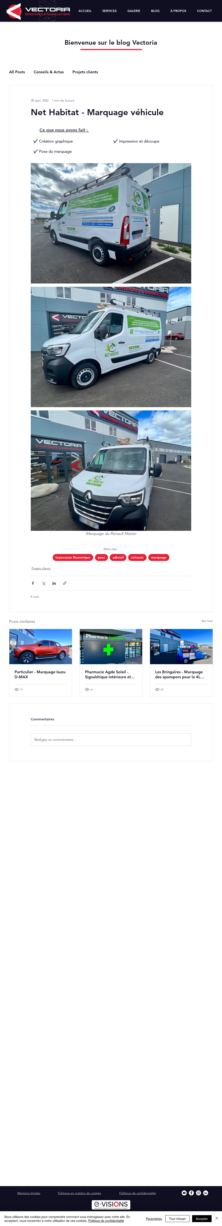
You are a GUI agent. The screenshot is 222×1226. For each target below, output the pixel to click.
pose (101, 557)
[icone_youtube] (184, 1192)
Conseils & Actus (49, 72)
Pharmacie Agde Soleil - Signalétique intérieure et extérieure (108, 674)
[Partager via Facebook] (33, 583)
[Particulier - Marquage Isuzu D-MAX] (40, 646)
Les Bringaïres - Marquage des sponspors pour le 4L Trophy (179, 674)
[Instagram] (198, 1192)
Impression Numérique (73, 557)
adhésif (118, 557)
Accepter (202, 1218)
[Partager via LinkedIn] (54, 583)
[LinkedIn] (205, 1192)
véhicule (137, 557)
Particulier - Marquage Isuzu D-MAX (40, 674)
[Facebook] (191, 1192)
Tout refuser (177, 1218)
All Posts (17, 72)
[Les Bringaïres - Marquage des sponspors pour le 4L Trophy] (181, 646)
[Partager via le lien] (65, 583)
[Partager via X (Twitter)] (43, 583)
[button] (109, 10)
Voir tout (207, 621)
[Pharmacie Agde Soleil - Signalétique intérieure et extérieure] (111, 646)
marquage (158, 557)
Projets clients (85, 72)
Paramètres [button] (154, 1218)
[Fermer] (216, 1219)
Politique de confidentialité (106, 1220)
